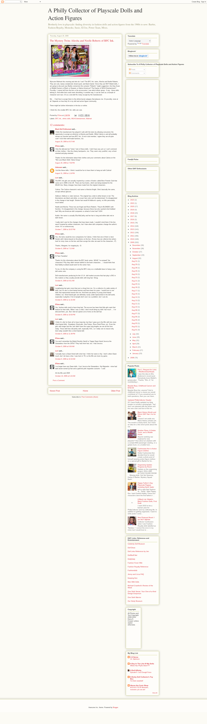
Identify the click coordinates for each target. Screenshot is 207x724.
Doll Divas (131, 548)
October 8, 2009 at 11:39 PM (65, 334)
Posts (133, 69)
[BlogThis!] (82, 115)
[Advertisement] (135, 117)
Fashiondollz (132, 570)
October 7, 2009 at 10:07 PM (65, 229)
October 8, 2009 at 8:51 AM (64, 281)
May (134, 340)
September (136, 255)
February (136, 350)
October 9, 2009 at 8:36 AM (64, 346)
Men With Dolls (133, 582)
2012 (132, 232)
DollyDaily (131, 559)
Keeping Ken (132, 578)
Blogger (115, 707)
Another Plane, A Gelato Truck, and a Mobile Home (147, 432)
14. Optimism (135, 659)
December (136, 245)
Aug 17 (135, 291)
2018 (132, 213)
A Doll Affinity (135, 670)
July (134, 334)
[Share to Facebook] (86, 115)
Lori (56, 178)
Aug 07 (135, 313)
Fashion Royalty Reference (138, 567)
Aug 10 (135, 307)
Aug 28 (135, 268)
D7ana (57, 146)
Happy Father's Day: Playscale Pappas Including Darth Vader (146, 485)
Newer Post (55, 391)
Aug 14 (135, 297)
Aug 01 (135, 330)
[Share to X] (84, 115)
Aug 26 (135, 271)
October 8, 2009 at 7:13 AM (64, 248)
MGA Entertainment (78, 118)
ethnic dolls (66, 118)
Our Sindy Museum (135, 601)
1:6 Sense (134, 657)
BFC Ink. (58, 118)
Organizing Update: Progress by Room (145, 466)
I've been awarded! (136, 681)
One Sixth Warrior (134, 597)
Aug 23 (135, 277)
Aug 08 (135, 310)
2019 (132, 210)
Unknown (58, 167)
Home (85, 391)
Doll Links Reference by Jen (138, 551)
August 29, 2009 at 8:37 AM (65, 141)
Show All (154, 693)
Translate (145, 44)
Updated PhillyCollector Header (139, 400)
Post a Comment (59, 380)
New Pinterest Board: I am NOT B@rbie (146, 518)
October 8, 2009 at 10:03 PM (65, 315)
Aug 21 (135, 281)
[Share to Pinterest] (88, 115)
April (134, 344)
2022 (132, 203)
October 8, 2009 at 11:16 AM (65, 300)
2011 (132, 236)
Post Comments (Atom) (90, 397)
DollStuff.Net (132, 555)
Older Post (115, 391)
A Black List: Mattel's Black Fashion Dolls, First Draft (147, 501)
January (135, 353)
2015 (132, 223)
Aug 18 (135, 287)
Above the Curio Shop (139, 685)
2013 (132, 229)
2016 (132, 219)
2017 (132, 216)
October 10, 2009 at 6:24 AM (65, 376)
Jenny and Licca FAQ (136, 574)
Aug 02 (135, 326)
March (135, 347)
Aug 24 (135, 274)
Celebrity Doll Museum (136, 544)
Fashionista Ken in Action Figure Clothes (147, 450)
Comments (135, 73)
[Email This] (79, 115)
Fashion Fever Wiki (135, 563)
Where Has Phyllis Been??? (140, 666)
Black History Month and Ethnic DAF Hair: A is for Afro (147, 414)
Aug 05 (135, 320)
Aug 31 (135, 261)
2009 (132, 242)
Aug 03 (135, 323)
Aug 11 (135, 304)
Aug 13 (135, 300)
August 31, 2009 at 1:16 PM (65, 173)
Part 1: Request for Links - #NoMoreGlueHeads (147, 371)
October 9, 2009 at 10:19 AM (65, 359)
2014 (132, 226)
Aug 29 (135, 264)
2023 (132, 200)
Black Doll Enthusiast (63, 129)
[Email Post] (75, 115)
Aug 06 (135, 317)
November (136, 248)
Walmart (89, 118)
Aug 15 (135, 294)
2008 (132, 358)
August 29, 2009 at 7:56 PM (65, 163)
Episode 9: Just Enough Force (140, 672)
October (135, 252)
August (135, 258)
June (134, 337)
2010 (132, 239)
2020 (132, 206)
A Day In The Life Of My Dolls (142, 664)
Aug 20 (135, 284)
